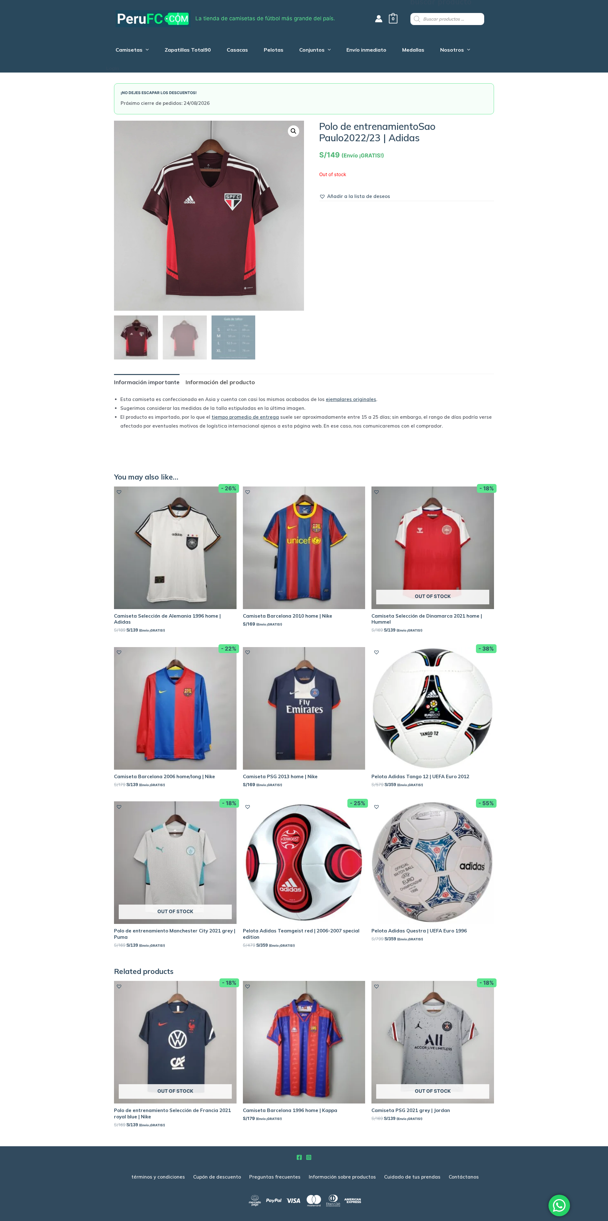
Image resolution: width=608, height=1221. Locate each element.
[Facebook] (299, 1157)
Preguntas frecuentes (275, 1177)
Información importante (147, 382)
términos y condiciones (158, 1177)
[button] (354, 196)
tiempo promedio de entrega (245, 417)
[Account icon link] (379, 18)
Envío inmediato (366, 50)
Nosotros (452, 50)
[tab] (147, 382)
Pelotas (273, 50)
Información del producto (220, 382)
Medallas (413, 50)
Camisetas (129, 50)
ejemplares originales (351, 399)
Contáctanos (464, 1177)
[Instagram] (309, 1157)
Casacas (237, 50)
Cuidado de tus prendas (412, 1177)
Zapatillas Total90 (188, 50)
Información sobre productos (342, 1177)
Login (112, 68)
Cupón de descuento (217, 1177)
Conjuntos (312, 50)
